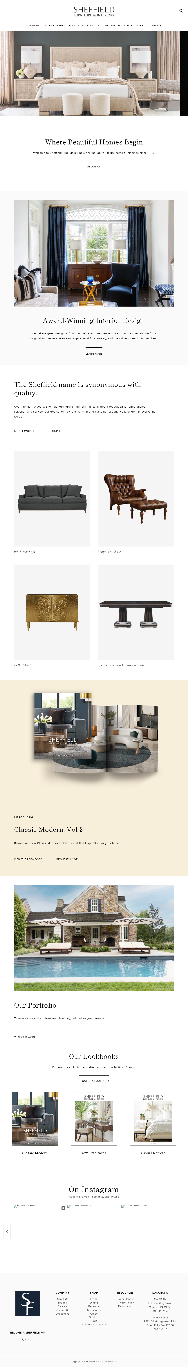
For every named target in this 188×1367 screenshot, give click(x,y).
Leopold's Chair (109, 551)
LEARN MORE (94, 353)
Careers (62, 1306)
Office (94, 1313)
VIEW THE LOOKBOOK (155, 98)
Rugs (94, 1320)
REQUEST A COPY (67, 859)
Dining (94, 1302)
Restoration (125, 1306)
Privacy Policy (125, 1302)
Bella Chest (22, 665)
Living (94, 1299)
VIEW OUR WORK (25, 1037)
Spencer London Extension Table (121, 665)
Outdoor (94, 1317)
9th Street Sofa (24, 551)
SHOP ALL (57, 431)
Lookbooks (62, 1313)
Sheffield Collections (94, 1324)
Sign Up (25, 1339)
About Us (62, 1299)
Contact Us (62, 1310)
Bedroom (94, 1306)
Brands (62, 1302)
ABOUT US (94, 166)
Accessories (94, 1310)
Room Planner (125, 1299)
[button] (181, 11)
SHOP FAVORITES (25, 431)
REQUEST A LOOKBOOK (94, 1081)
